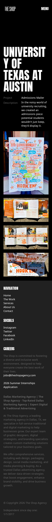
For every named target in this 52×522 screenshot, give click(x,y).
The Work (9, 299)
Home (7, 295)
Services (8, 303)
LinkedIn (8, 339)
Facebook (9, 335)
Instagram (9, 327)
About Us (9, 307)
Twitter (7, 331)
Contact (8, 311)
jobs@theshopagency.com (19, 375)
